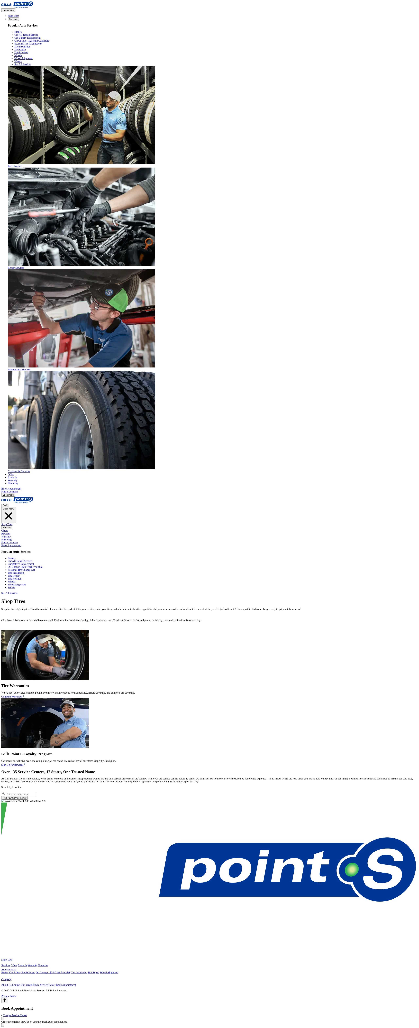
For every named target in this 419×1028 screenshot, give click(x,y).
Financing (13, 483)
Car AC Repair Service (26, 34)
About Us (6, 984)
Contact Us (18, 984)
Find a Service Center (44, 984)
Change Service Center (15, 1015)
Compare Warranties (12, 696)
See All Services (22, 64)
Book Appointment (11, 488)
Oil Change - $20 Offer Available (31, 40)
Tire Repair (20, 49)
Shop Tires (13, 15)
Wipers (18, 61)
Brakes (18, 31)
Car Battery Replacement (27, 37)
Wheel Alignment (23, 58)
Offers (11, 474)
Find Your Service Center (14, 798)
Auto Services (8, 969)
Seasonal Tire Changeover (28, 43)
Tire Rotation (21, 52)
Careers (28, 984)
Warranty (12, 480)
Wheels (18, 55)
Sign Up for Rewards (12, 764)
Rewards (12, 477)
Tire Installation (22, 46)
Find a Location (9, 491)
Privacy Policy (8, 996)
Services (13, 19)
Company (6, 979)
